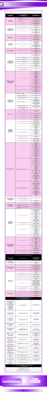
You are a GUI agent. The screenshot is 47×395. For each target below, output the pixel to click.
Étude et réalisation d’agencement (23, 25)
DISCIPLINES (16, 4)
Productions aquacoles (23, 289)
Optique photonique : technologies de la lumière (36, 358)
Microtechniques (23, 122)
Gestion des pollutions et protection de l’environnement (23, 318)
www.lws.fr (26, 390)
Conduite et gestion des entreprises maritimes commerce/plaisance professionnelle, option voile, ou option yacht (23, 111)
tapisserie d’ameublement (10, 347)
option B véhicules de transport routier (24, 106)
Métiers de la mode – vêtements (23, 333)
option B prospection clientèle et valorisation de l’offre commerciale (23, 188)
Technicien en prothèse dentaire (36, 342)
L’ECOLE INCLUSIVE (22, 4)
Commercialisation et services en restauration (23, 45)
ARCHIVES (32, 4)
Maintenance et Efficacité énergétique (23, 235)
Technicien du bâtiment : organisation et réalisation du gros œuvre (23, 68)
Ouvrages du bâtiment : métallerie (23, 66)
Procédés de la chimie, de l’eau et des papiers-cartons (23, 251)
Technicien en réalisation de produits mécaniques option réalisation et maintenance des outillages (23, 137)
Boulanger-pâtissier (23, 37)
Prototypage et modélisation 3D (23, 312)
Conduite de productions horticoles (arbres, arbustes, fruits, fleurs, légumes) (23, 274)
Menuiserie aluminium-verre (23, 64)
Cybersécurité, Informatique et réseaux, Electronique (23, 229)
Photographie (36, 318)
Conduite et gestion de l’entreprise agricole (23, 276)
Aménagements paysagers (23, 265)
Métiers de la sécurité (23, 338)
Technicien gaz (36, 347)
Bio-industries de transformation (10, 355)
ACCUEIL (8, 4)
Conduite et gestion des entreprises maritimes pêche (23, 113)
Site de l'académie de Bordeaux (35, 380)
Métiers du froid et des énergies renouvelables (23, 223)
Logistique (23, 87)
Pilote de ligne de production (23, 247)
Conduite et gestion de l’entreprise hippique (23, 278)
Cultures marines (23, 304)
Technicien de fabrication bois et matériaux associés (23, 28)
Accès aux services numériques (35, 382)
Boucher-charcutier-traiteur (23, 35)
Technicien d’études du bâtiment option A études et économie (23, 197)
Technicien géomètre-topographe (23, 201)
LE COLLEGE (12, 4)
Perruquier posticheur (36, 312)
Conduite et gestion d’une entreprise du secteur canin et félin (23, 287)
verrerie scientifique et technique (10, 351)
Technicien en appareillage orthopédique (36, 338)
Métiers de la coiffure (23, 51)
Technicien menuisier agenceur (23, 31)
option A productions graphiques (25, 205)
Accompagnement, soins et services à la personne (10, 300)
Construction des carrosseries (10, 361)
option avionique (25, 17)
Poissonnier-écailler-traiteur (23, 39)
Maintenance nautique (23, 328)
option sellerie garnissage (25, 351)
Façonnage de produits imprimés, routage (23, 203)
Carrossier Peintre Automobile (36, 328)
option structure (25, 21)
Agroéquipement (23, 272)
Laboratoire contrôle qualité (23, 263)
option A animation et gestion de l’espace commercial (23, 169)
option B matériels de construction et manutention (23, 96)
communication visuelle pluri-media (10, 334)
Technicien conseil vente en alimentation (23, 291)
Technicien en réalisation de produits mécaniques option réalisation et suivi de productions (23, 132)
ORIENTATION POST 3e (37, 4)
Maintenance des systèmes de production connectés (23, 240)
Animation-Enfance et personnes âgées (10, 318)
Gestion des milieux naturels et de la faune (23, 270)
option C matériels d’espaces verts (24, 98)
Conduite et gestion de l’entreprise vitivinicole (23, 283)
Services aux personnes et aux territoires (23, 367)
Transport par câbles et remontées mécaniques (10, 312)
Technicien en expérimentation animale (23, 369)
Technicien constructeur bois (36, 332)
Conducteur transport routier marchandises (10, 358)
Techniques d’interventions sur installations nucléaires (36, 351)
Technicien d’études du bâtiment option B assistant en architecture (23, 199)
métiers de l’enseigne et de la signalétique (10, 343)
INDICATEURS (43, 4)
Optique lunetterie (36, 304)
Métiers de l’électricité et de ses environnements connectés (23, 215)
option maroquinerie (25, 347)
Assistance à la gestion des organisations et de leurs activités (23, 78)
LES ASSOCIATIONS (27, 4)
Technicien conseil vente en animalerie (23, 293)
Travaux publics (23, 70)
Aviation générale (23, 23)
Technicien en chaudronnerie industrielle (23, 126)
